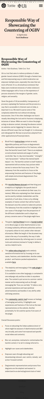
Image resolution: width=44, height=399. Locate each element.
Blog (22, 392)
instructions (20, 141)
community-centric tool (18, 299)
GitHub (22, 386)
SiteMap (22, 380)
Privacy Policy (22, 397)
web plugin (36, 268)
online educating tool (17, 251)
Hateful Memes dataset (17, 185)
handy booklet (37, 222)
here (14, 262)
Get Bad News (18, 222)
